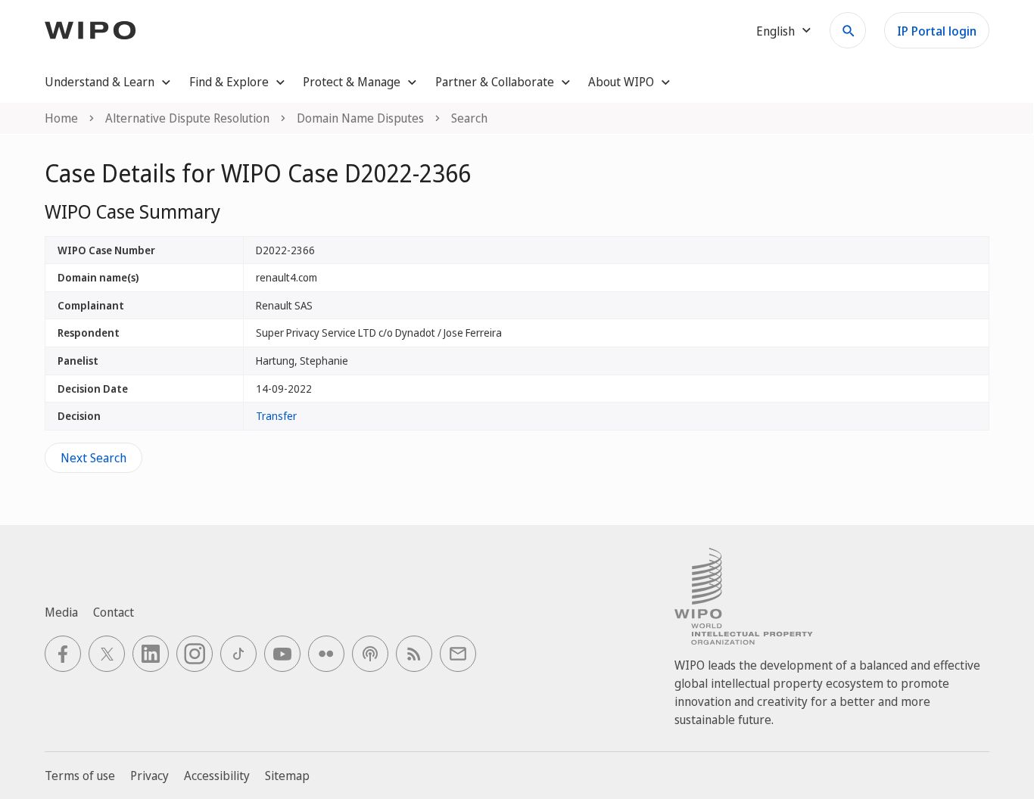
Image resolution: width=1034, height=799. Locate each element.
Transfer (276, 416)
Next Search (93, 457)
